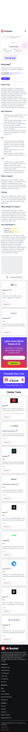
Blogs (2, 688)
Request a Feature (5, 714)
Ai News (3, 691)
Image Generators (5, 670)
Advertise (3, 709)
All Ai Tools (3, 681)
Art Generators (4, 679)
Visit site (4, 78)
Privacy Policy (4, 727)
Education (9, 74)
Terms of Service (5, 729)
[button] (25, 31)
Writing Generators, (15, 73)
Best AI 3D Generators (6, 696)
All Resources (4, 699)
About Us (3, 706)
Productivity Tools (5, 667)
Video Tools (4, 676)
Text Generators (5, 673)
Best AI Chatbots (5, 694)
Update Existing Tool (6, 717)
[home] (6, 31)
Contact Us (3, 712)
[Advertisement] (14, 14)
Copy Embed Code (12, 385)
